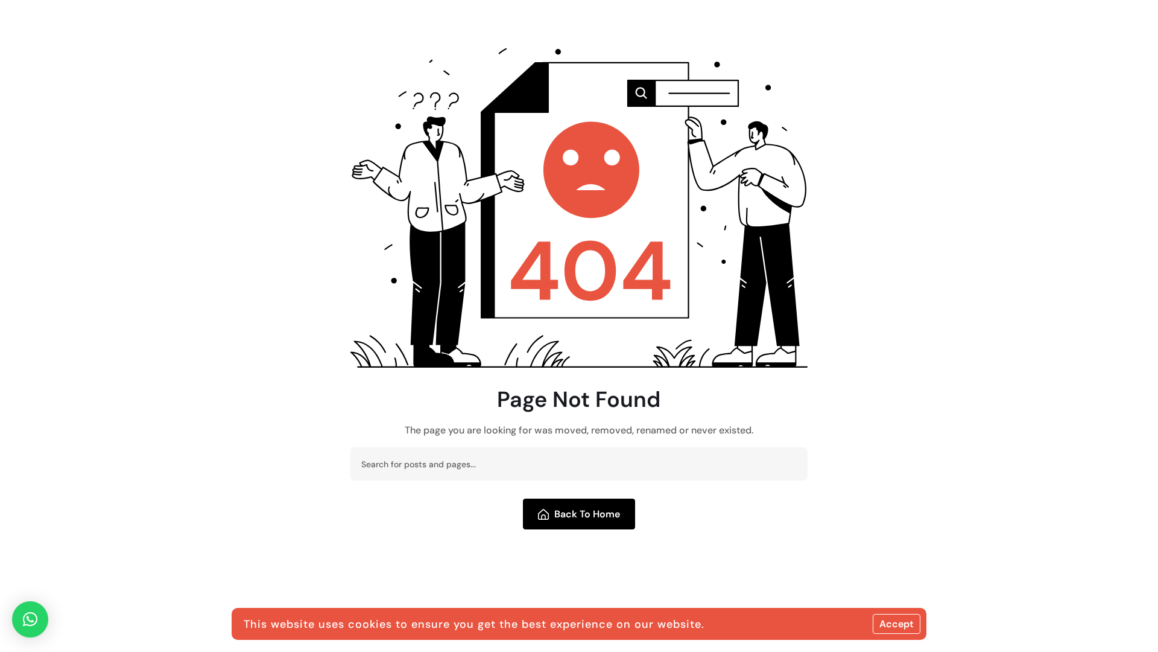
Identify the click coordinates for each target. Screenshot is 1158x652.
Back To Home (587, 514)
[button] (30, 619)
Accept (896, 624)
